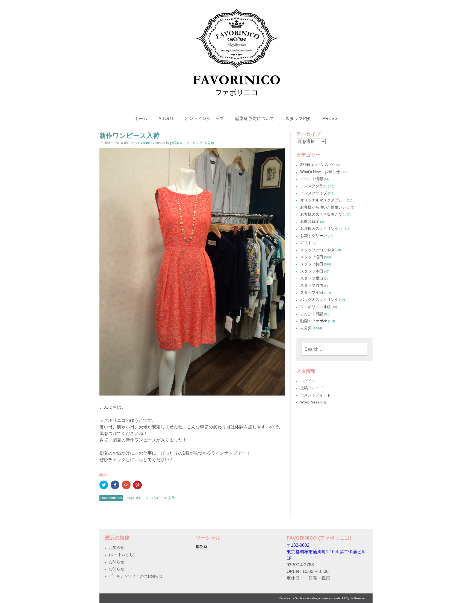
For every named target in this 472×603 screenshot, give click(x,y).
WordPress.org (313, 402)
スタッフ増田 (311, 257)
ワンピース (158, 498)
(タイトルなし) (122, 554)
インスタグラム (313, 186)
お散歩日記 (309, 221)
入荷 (171, 498)
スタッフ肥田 (311, 292)
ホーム (141, 118)
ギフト (306, 243)
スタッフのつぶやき (317, 250)
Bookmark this (111, 498)
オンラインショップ (204, 118)
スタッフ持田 (311, 264)
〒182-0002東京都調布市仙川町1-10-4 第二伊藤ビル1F (326, 552)
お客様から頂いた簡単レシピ (325, 207)
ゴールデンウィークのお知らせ (136, 576)
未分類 (209, 143)
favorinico (145, 143)
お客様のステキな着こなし (323, 214)
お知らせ (116, 547)
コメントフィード (315, 395)
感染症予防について (254, 118)
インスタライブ (313, 193)
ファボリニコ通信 (315, 307)
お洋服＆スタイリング (186, 143)
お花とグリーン (313, 235)
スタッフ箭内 (311, 285)
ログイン (307, 381)
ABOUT (166, 118)
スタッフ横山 (311, 278)
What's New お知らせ (320, 171)
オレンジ (142, 498)
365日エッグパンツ (317, 164)
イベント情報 (311, 179)
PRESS (330, 118)
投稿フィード (311, 388)
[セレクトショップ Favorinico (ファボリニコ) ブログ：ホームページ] (236, 101)
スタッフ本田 (311, 271)
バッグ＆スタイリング (319, 299)
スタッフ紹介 (298, 118)
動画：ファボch (313, 321)
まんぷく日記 (311, 314)
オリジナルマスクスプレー (323, 200)
